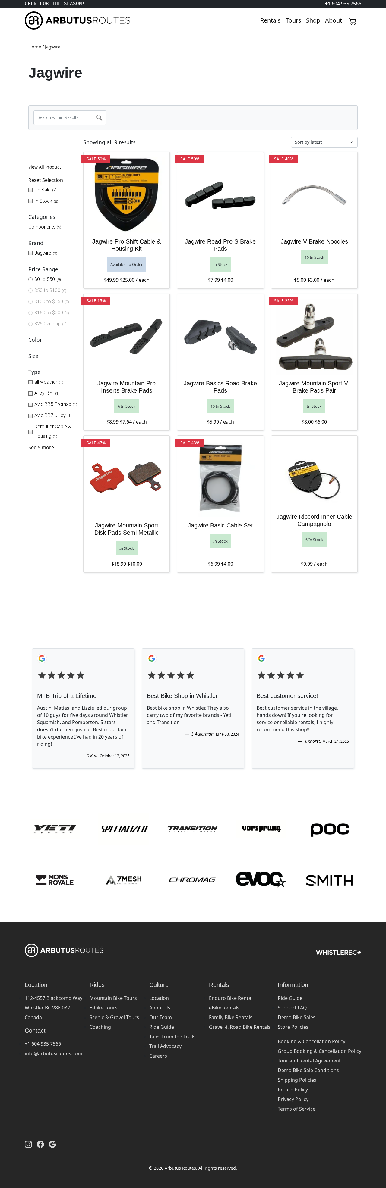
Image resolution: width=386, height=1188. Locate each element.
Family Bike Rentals (230, 1017)
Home (34, 47)
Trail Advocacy (165, 1046)
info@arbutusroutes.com (53, 1053)
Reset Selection (45, 180)
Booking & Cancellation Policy (311, 1041)
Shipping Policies (297, 1080)
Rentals (270, 20)
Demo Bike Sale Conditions (308, 1070)
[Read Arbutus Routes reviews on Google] (52, 1144)
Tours (293, 20)
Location (159, 998)
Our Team (160, 1017)
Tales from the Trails (172, 1036)
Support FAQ (292, 1007)
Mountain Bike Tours (113, 998)
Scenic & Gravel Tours (114, 1017)
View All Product (44, 167)
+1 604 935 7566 (43, 1043)
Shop (313, 20)
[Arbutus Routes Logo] (32, 20)
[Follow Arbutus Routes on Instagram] (28, 1144)
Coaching (100, 1027)
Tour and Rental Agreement (309, 1060)
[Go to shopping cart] (352, 20)
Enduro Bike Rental (230, 998)
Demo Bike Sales (296, 1017)
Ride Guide (161, 1027)
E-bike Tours (104, 1007)
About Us (159, 1007)
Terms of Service (296, 1109)
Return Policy (293, 1089)
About (333, 20)
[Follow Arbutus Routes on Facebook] (40, 1144)
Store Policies (293, 1027)
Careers (158, 1056)
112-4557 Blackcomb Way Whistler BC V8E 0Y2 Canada (53, 1008)
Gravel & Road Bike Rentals (240, 1027)
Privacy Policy (293, 1099)
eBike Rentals (224, 1007)
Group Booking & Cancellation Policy (319, 1051)
